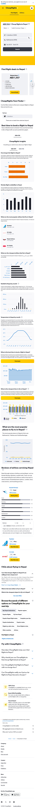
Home (9, 738)
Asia (14, 738)
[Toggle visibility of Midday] (14, 418)
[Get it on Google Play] (5, 794)
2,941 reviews (13, 557)
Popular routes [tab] (21, 622)
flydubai (11, 539)
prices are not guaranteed (8, 721)
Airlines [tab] (16, 630)
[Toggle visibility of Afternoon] (23, 418)
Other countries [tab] (7, 630)
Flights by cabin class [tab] (8, 626)
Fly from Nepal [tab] (18, 614)
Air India (11, 552)
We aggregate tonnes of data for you (13, 729)
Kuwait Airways (13, 487)
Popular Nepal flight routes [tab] (10, 618)
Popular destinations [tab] (8, 622)
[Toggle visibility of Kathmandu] (8, 461)
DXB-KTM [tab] (17, 135)
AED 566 (6, 24)
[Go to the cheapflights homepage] (12, 8)
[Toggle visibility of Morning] (6, 418)
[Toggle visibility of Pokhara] (16, 461)
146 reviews (12, 544)
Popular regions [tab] (22, 610)
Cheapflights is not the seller (11, 726)
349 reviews (12, 492)
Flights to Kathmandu (8, 638)
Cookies (3, 3)
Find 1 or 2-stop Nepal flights (10, 585)
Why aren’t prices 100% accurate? (12, 732)
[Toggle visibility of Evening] (6, 419)
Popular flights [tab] (7, 614)
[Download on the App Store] (15, 794)
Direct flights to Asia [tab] (22, 626)
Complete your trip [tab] (25, 618)
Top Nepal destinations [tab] (9, 610)
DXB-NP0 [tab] (13, 149)
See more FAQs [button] (17, 595)
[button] (33, 3)
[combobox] (19, 116)
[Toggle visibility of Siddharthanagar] (25, 461)
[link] (15, 92)
